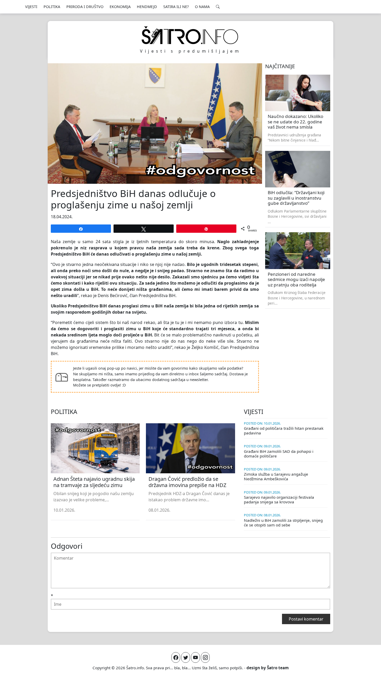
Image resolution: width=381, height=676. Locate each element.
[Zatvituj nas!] (185, 657)
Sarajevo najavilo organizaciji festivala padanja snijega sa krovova (279, 499)
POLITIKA (52, 6)
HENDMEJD (147, 6)
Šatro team (278, 667)
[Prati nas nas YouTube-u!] (195, 657)
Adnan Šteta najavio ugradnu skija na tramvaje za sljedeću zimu (94, 482)
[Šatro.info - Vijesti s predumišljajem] (190, 35)
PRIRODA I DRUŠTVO (84, 6)
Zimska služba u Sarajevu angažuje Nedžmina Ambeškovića (276, 476)
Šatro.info (135, 667)
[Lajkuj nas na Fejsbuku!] (175, 657)
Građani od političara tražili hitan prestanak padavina (283, 430)
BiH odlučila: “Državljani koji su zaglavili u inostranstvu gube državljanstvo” (296, 197)
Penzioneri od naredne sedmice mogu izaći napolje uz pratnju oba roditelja (296, 279)
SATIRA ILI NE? (176, 6)
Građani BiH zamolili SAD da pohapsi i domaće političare (278, 454)
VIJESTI (31, 6)
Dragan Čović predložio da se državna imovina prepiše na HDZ (187, 482)
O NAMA (202, 6)
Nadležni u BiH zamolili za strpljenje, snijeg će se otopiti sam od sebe (283, 522)
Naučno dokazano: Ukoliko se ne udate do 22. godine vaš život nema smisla (295, 121)
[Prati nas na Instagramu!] (205, 657)
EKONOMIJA (120, 6)
